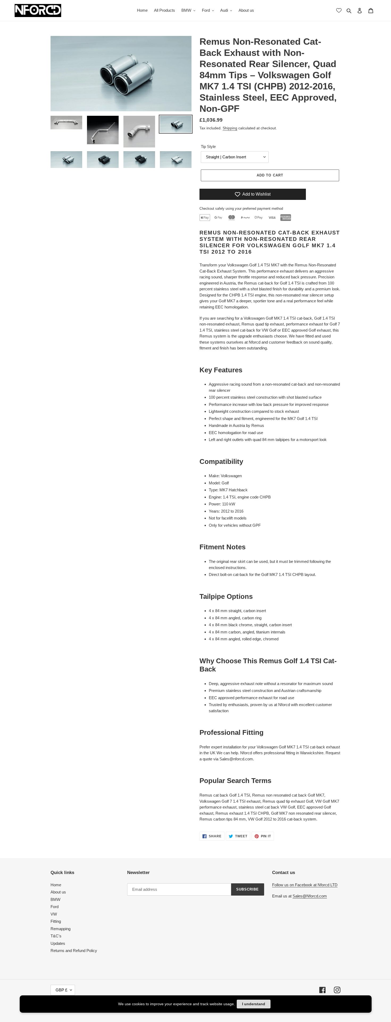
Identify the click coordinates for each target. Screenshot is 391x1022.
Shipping (230, 128)
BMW (55, 899)
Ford (55, 906)
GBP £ (61, 990)
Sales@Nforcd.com (310, 896)
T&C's (56, 936)
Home (56, 885)
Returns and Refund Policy (74, 950)
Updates (58, 943)
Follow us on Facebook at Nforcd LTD (305, 885)
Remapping (60, 928)
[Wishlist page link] (339, 10)
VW (54, 914)
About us (58, 892)
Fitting (56, 921)
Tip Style (208, 146)
